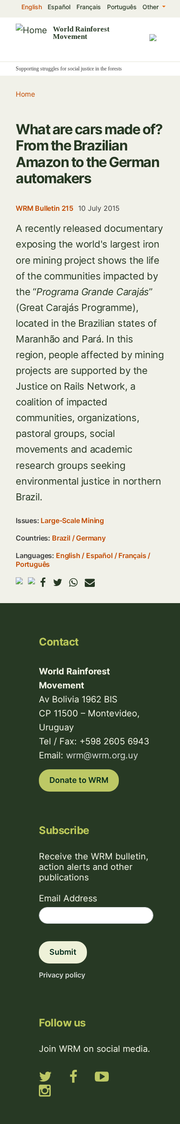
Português (122, 6)
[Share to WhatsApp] (73, 582)
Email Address (68, 898)
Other (151, 6)
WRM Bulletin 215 (44, 208)
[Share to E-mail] (90, 582)
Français (88, 6)
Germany (91, 538)
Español (59, 6)
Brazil (61, 538)
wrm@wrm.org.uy (102, 755)
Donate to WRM (78, 780)
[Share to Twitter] (57, 582)
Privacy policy (62, 974)
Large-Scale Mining (72, 520)
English (31, 6)
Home (25, 94)
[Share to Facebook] (43, 582)
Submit (62, 951)
